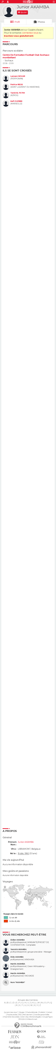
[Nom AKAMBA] (6, 982)
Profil (17, 22)
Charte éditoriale (31, 1012)
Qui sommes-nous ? (11, 1012)
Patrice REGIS (16, 84)
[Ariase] (14, 1047)
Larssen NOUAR (17, 76)
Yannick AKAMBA (18, 949)
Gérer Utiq (24, 1017)
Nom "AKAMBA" (17, 982)
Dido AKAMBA (17, 957)
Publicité (42, 1012)
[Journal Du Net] (14, 1037)
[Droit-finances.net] (41, 1037)
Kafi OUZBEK (16, 101)
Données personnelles (41, 1015)
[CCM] (41, 1031)
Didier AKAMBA (17, 940)
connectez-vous (30, 33)
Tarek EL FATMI (17, 93)
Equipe (22, 1012)
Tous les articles (12, 1015)
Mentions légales (35, 1017)
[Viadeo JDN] (41, 1042)
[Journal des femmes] (14, 1031)
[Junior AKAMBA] (8, 11)
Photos (41, 22)
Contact (49, 1012)
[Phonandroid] (41, 1047)
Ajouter (23, 12)
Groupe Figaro (47, 1017)
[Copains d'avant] (14, 1042)
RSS (20, 1015)
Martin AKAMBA (17, 964)
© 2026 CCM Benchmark (28, 1019)
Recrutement (28, 1015)
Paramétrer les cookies (11, 1017)
